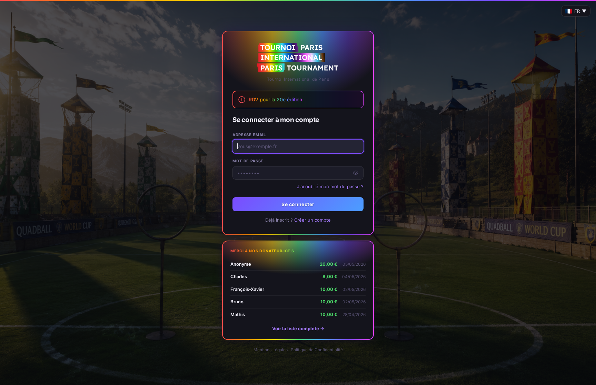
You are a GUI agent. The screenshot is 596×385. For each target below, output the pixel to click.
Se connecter (297, 204)
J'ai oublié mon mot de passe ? (330, 186)
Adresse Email (249, 134)
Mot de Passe (248, 161)
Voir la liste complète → (298, 328)
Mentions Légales (271, 349)
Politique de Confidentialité (317, 349)
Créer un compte (312, 220)
